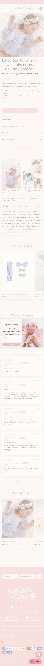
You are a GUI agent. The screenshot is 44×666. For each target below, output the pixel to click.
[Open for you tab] (39, 654)
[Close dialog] (41, 320)
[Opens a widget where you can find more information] (35, 662)
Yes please (11, 344)
